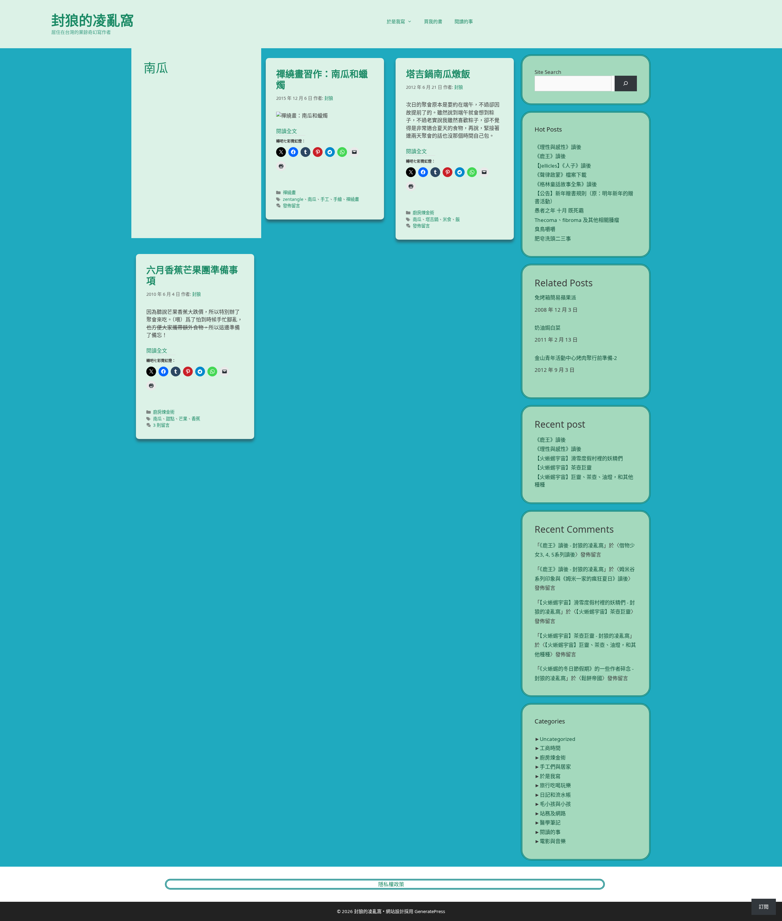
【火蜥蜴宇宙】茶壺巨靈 (563, 467)
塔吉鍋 (432, 219)
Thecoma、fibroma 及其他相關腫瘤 (577, 219)
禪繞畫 (289, 192)
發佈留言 (291, 205)
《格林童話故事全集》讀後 (566, 184)
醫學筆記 (550, 822)
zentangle (293, 199)
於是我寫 (396, 21)
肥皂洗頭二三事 (553, 238)
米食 (447, 219)
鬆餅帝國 (591, 678)
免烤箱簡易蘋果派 (555, 298)
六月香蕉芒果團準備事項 (192, 275)
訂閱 (764, 906)
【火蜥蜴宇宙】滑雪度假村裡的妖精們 (579, 458)
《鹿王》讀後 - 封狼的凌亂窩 (572, 545)
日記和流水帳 (555, 794)
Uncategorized (557, 738)
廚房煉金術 (423, 213)
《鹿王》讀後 (550, 156)
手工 (324, 199)
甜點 (170, 419)
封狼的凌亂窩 (92, 20)
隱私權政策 (391, 884)
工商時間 (550, 748)
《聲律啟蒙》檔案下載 (560, 174)
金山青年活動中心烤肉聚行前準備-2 (576, 358)
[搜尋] (626, 83)
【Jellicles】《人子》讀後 (563, 165)
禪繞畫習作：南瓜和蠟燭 (322, 79)
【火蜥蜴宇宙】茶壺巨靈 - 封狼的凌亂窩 (585, 635)
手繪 (337, 199)
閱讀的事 (464, 21)
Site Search (548, 71)
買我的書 (433, 21)
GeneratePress (430, 911)
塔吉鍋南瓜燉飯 (438, 73)
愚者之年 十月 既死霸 (559, 210)
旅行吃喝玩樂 (555, 785)
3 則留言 (161, 425)
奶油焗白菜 (548, 328)
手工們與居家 (555, 766)
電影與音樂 (553, 841)
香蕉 (196, 419)
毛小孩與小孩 (555, 803)
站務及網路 (553, 813)
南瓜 (312, 199)
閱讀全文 (286, 131)
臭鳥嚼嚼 (545, 229)
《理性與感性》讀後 (558, 146)
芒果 (183, 419)
